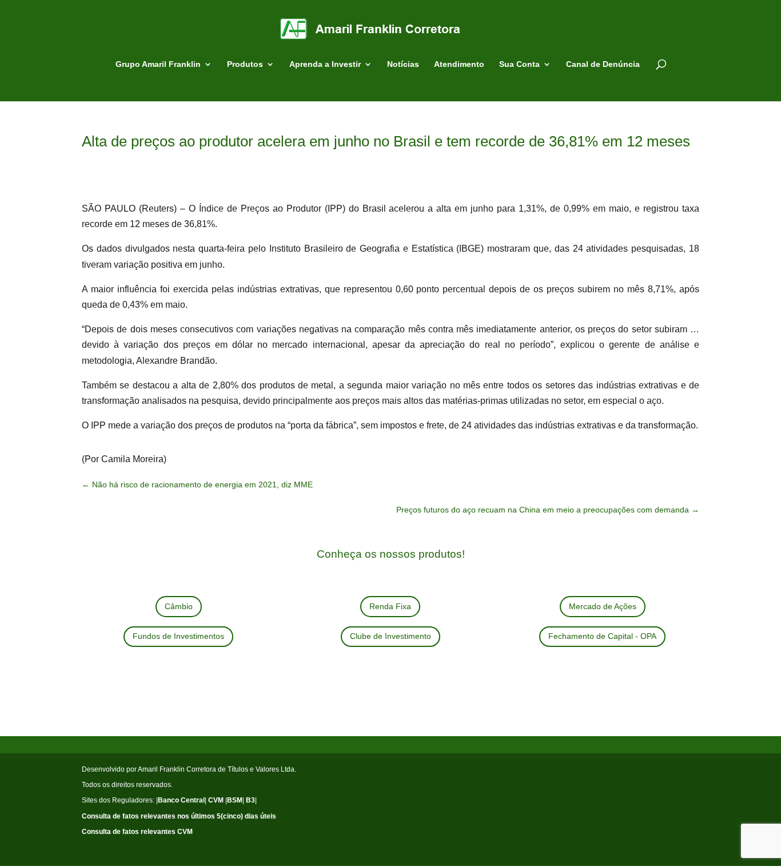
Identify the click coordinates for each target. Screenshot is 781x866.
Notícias (403, 64)
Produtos (245, 64)
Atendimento (459, 64)
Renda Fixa (390, 606)
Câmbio (179, 606)
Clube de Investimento (390, 636)
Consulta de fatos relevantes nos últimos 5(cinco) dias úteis (179, 816)
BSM (234, 800)
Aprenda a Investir (325, 64)
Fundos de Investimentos (178, 636)
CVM (216, 800)
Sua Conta (519, 64)
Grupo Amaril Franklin (158, 64)
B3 (250, 800)
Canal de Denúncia (603, 64)
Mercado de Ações (602, 606)
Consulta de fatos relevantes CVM (137, 832)
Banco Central (181, 800)
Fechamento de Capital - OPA (602, 636)
